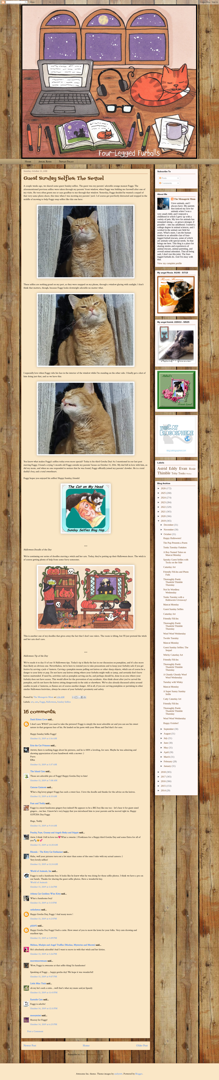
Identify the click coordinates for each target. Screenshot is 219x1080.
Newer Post (30, 1045)
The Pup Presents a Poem (175, 543)
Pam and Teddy (38, 803)
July (166, 738)
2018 (163, 772)
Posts (164, 178)
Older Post (142, 1045)
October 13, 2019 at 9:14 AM (43, 825)
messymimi (35, 1015)
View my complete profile (169, 263)
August (167, 733)
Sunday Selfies (64, 701)
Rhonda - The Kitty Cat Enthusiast (46, 851)
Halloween (51, 701)
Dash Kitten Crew (38, 719)
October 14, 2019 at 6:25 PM (43, 1024)
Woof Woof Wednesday (174, 633)
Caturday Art (169, 567)
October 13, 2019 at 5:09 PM (43, 938)
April (166, 752)
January (168, 766)
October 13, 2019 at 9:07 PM (43, 976)
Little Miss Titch (38, 983)
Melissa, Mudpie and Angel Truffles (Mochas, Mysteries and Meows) (62, 945)
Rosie (192, 468)
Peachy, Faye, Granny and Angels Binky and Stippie (54, 832)
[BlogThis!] (76, 697)
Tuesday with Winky (173, 682)
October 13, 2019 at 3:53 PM (43, 902)
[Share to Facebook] (81, 697)
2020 (163, 516)
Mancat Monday (171, 604)
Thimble (163, 473)
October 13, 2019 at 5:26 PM (43, 954)
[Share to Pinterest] (84, 697)
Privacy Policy (66, 161)
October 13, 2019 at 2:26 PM (43, 886)
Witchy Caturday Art (173, 655)
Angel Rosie (45, 161)
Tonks (181, 473)
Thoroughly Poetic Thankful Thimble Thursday (173, 582)
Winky (189, 474)
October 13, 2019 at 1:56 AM (43, 738)
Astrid (162, 468)
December (169, 525)
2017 (163, 776)
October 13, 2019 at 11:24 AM (44, 864)
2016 (163, 781)
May (166, 747)
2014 (163, 790)
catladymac (35, 909)
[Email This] (73, 697)
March (167, 757)
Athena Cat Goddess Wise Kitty (45, 893)
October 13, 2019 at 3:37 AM (43, 764)
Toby (174, 473)
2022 (163, 507)
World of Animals (38, 882)
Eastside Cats (36, 999)
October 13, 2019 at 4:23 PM (43, 918)
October (168, 534)
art (32, 701)
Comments (166, 183)
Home (28, 161)
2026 (163, 488)
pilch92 (33, 925)
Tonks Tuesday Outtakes (175, 547)
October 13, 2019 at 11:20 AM (44, 844)
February (168, 761)
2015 (163, 786)
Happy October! (171, 723)
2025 (163, 493)
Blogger (138, 1073)
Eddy (173, 468)
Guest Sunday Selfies (173, 609)
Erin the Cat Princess (40, 745)
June (166, 743)
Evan (183, 468)
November (169, 529)
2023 (163, 502)
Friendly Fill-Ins (170, 618)
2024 (163, 497)
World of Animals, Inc (40, 871)
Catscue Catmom (38, 787)
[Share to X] (79, 697)
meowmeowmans (38, 960)
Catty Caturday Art (172, 699)
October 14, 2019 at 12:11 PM (43, 1008)
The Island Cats (37, 771)
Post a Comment (35, 1031)
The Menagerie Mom (184, 199)
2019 (163, 521)
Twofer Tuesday (171, 638)
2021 (163, 511)
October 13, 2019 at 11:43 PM (43, 992)
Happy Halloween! (172, 538)
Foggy (42, 701)
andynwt (118, 1073)
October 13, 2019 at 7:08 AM (43, 780)
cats (36, 701)
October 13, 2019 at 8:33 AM (43, 796)
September (169, 729)
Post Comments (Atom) (92, 1054)
